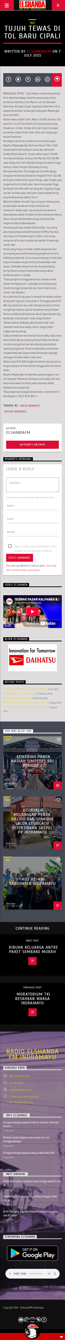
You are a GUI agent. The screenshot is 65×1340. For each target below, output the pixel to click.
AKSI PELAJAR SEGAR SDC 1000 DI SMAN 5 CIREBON (26, 707)
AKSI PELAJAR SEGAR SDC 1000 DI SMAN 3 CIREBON (26, 702)
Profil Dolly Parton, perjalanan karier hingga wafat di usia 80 (32, 1183)
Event (7, 739)
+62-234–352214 (16, 1083)
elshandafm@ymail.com (20, 1089)
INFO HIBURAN (15, 1174)
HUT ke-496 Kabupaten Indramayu (32, 881)
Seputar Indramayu (15, 411)
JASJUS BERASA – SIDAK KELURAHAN (19, 693)
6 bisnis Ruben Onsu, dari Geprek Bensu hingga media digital (30, 1198)
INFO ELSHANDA (16, 1115)
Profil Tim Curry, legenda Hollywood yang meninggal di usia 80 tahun (30, 1213)
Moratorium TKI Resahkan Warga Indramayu (32, 998)
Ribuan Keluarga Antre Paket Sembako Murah (33, 949)
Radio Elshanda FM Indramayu (32, 1054)
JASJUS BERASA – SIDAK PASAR (17, 698)
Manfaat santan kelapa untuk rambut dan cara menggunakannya (26, 1139)
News (32, 22)
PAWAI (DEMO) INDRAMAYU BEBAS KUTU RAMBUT (25, 689)
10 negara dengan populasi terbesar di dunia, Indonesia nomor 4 (31, 1124)
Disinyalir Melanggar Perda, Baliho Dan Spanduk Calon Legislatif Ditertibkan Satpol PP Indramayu (32, 821)
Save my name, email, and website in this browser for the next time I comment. (35, 547)
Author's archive (32, 444)
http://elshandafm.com (19, 1076)
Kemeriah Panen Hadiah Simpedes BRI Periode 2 (32, 761)
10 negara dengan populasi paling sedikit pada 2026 (29, 1152)
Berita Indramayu (30, 405)
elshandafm (39, 51)
